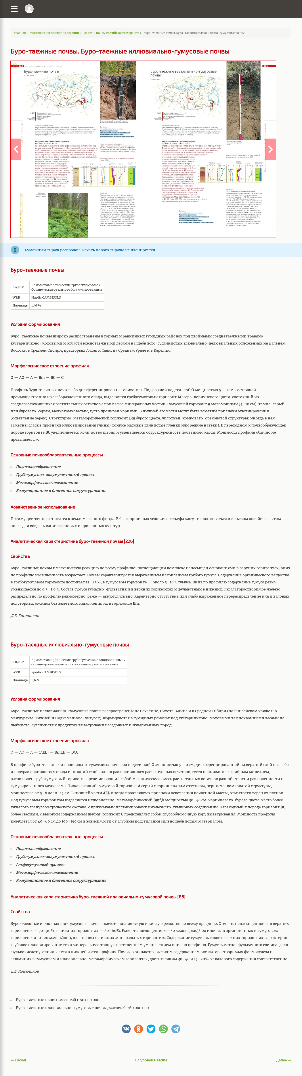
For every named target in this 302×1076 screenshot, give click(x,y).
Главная (20, 32)
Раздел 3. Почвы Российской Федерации (111, 32)
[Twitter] (151, 1029)
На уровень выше (151, 1060)
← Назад (18, 1060)
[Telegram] (176, 1029)
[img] (29, 8)
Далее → (283, 1060)
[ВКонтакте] (126, 1029)
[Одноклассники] (138, 1029)
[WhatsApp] (163, 1029)
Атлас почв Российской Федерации (54, 32)
